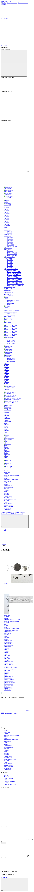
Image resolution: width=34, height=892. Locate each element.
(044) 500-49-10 (5, 18)
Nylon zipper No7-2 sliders (14, 275)
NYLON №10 (11, 340)
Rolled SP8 (10, 266)
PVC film (6, 500)
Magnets (6, 484)
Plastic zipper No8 (12, 252)
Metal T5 (9, 233)
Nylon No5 (10, 239)
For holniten (10, 303)
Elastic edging (11, 361)
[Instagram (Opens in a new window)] (13, 146)
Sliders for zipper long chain (11, 475)
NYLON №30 (11, 342)
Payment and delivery (11, 512)
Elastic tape (7, 472)
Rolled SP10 (10, 267)
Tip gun (6, 473)
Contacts (8, 514)
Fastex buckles (8, 503)
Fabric (5, 502)
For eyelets (10, 301)
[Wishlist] (17, 84)
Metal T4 (9, 231)
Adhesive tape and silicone (11, 479)
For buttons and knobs (13, 300)
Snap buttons (7, 481)
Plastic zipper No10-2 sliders (14, 282)
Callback (3, 843)
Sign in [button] (6, 775)
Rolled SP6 (10, 263)
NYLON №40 (11, 343)
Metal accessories (8, 505)
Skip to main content (6, 1)
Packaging (6, 488)
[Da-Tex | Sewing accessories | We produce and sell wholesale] (9, 696)
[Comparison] (14, 70)
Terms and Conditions (9, 781)
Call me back (4, 47)
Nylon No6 (10, 240)
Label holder (7, 509)
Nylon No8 (10, 243)
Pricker (9, 304)
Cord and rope (7, 508)
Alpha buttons (11, 313)
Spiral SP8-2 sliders (12, 276)
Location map (4, 877)
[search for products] (14, 56)
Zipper (5, 476)
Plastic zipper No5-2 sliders (14, 279)
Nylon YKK (10, 245)
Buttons (6, 470)
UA (5, 530)
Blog (18, 512)
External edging (11, 359)
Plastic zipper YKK (12, 254)
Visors (5, 482)
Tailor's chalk (10, 295)
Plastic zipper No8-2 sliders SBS (15, 285)
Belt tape (6, 493)
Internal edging (11, 358)
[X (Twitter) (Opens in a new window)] (13, 158)
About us (3, 512)
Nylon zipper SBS (12, 246)
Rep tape (6, 494)
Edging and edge (8, 487)
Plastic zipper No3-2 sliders (14, 278)
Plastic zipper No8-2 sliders (14, 281)
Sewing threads (8, 485)
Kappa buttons (11, 315)
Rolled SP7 (10, 264)
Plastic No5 (10, 251)
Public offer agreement (17, 514)
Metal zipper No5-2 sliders (14, 272)
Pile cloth (6, 490)
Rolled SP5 (10, 261)
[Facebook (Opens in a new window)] (13, 133)
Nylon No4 (10, 237)
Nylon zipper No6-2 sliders (14, 273)
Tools (5, 478)
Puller (5, 491)
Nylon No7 (10, 242)
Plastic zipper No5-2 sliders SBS (15, 284)
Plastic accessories (8, 506)
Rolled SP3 (10, 260)
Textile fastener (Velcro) (10, 499)
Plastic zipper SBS (12, 255)
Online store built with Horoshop (9, 713)
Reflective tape (8, 497)
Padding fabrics (8, 496)
